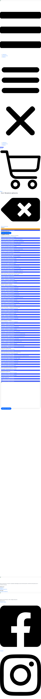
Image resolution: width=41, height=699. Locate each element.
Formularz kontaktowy (4, 591)
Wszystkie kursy (5, 55)
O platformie (4, 54)
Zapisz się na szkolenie (6, 408)
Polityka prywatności (3, 589)
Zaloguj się (2, 147)
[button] (20, 100)
